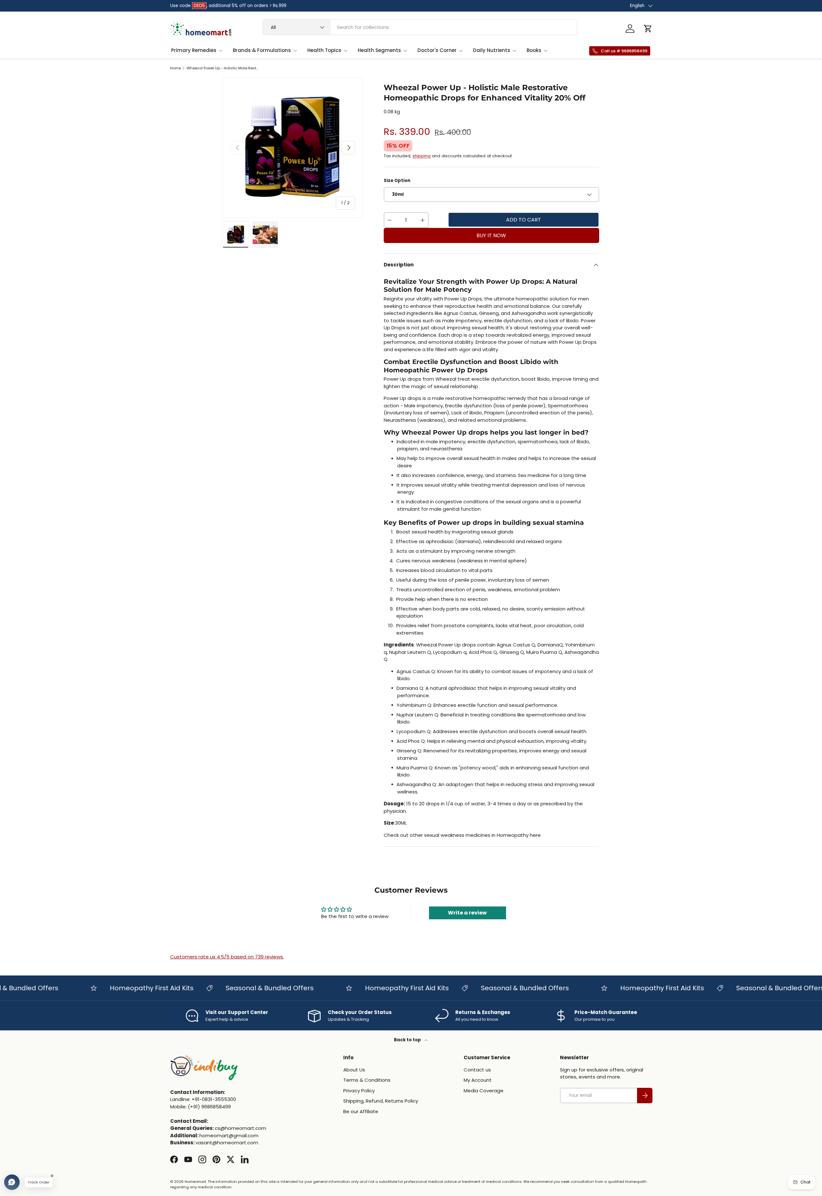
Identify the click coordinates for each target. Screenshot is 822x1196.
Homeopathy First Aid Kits (131, 988)
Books (534, 50)
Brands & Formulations (262, 50)
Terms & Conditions (366, 1080)
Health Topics (324, 50)
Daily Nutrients (491, 50)
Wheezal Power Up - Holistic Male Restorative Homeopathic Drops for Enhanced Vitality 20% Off (223, 68)
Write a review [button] (467, 912)
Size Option (397, 181)
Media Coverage (483, 1090)
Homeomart (195, 1181)
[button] (648, 29)
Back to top (408, 1040)
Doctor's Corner (437, 50)
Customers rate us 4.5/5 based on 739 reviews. (227, 956)
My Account (478, 1080)
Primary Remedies (193, 50)
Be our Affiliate (360, 1111)
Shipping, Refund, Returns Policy (380, 1100)
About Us (354, 1069)
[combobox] (420, 27)
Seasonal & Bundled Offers (249, 988)
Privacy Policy (359, 1090)
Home (175, 68)
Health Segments (379, 50)
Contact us (477, 1069)
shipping (422, 156)
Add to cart (523, 219)
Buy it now (491, 235)
